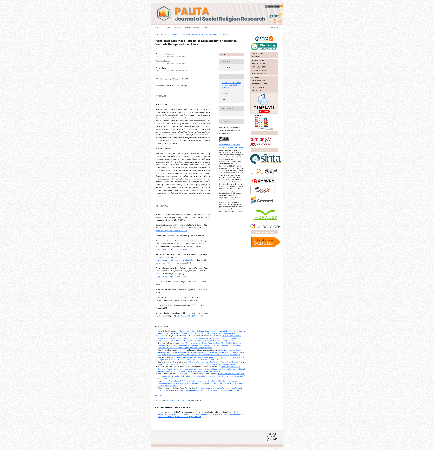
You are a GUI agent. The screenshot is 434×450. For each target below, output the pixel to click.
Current (166, 27)
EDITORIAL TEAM (257, 53)
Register (270, 6)
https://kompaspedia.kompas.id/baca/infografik (174, 260)
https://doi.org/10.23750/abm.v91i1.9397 (171, 231)
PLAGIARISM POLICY (259, 70)
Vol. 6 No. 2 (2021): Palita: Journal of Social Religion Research (195, 34)
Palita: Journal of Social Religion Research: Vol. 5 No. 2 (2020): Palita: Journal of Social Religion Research (197, 364)
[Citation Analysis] (265, 242)
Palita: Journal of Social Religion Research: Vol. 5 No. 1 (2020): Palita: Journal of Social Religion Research (197, 333)
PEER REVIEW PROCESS (259, 74)
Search (274, 27)
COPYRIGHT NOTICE (258, 87)
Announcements (192, 27)
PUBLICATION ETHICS (259, 64)
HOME (157, 27)
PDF (224, 54)
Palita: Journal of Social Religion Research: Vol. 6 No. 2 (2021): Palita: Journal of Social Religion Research (205, 390)
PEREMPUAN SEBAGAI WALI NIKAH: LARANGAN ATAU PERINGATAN (201, 357)
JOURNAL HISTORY (258, 60)
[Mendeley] (260, 144)
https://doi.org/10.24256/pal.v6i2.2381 (174, 79)
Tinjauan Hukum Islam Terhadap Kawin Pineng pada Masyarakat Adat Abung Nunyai (211, 331)
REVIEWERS (256, 57)
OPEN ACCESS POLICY (259, 84)
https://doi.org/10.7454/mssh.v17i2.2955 (171, 249)
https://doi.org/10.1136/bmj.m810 (189, 316)
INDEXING (255, 77)
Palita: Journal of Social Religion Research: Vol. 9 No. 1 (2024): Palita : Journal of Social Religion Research (201, 355)
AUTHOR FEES (256, 91)
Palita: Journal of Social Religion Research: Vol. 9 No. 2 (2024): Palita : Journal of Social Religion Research (197, 340)
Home (157, 34)
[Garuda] (263, 181)
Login (277, 6)
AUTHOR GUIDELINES (259, 67)
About (205, 27)
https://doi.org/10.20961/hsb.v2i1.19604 (171, 276)
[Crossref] (265, 171)
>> (161, 395)
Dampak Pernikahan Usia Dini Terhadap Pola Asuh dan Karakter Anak (216, 362)
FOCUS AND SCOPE (258, 80)
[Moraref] (265, 214)
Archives (177, 27)
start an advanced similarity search (178, 400)
